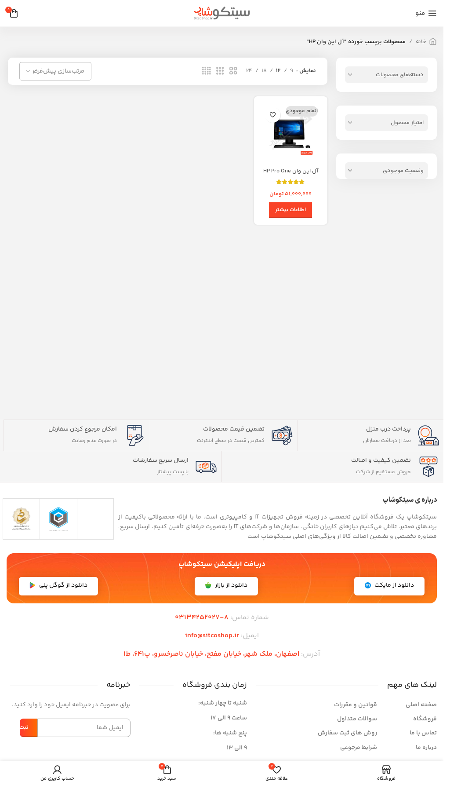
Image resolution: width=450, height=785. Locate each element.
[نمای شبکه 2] (233, 71)
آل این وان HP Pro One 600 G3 (290, 175)
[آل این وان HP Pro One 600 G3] (291, 133)
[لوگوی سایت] (221, 13)
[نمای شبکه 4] (206, 71)
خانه (421, 41)
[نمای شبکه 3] (220, 71)
